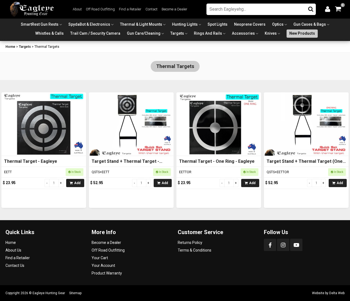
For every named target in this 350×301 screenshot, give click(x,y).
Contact (151, 9)
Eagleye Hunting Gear (49, 293)
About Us (13, 250)
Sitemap (75, 293)
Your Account (103, 265)
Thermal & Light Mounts (141, 24)
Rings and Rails (208, 33)
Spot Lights (218, 24)
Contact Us (14, 265)
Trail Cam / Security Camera (95, 33)
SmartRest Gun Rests (40, 24)
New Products (302, 33)
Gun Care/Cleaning (144, 33)
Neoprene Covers (250, 24)
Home (10, 47)
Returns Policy (190, 242)
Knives (271, 33)
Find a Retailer (130, 9)
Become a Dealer (174, 9)
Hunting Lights (185, 24)
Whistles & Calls (49, 33)
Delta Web (337, 293)
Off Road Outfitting (100, 9)
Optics (278, 24)
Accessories (243, 33)
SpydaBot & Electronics (89, 24)
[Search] (311, 8)
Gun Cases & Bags (309, 24)
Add (77, 183)
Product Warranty (107, 273)
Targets (177, 33)
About (77, 9)
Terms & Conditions (194, 250)
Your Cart (100, 258)
